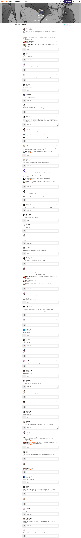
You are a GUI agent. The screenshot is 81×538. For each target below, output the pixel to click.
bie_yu (27, 145)
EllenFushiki (27, 134)
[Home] (4, 1)
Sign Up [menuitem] (78, 1)
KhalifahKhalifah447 (30, 190)
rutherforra (28, 214)
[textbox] (42, 49)
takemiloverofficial (29, 437)
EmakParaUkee (29, 104)
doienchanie (28, 380)
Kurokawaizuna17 (29, 390)
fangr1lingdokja (28, 44)
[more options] (56, 29)
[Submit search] (24, 1)
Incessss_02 (28, 329)
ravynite (27, 451)
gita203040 (27, 178)
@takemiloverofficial (34, 442)
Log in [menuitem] (74, 1)
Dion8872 (28, 319)
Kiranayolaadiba (29, 431)
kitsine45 (28, 247)
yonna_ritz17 (28, 508)
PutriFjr (27, 486)
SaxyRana (28, 53)
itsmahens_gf (29, 204)
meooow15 (28, 421)
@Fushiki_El (43, 134)
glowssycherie (28, 181)
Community (17, 1)
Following (24, 24)
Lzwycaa (27, 74)
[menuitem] (65, 24)
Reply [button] (31, 39)
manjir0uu (28, 116)
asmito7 (27, 292)
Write (60, 1)
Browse (10, 1)
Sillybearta (28, 128)
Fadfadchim (28, 94)
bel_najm (28, 339)
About (11, 24)
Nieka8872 (28, 63)
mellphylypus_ (28, 37)
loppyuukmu (28, 159)
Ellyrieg (27, 360)
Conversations (17, 24)
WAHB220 (28, 224)
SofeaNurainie (29, 529)
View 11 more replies (41, 35)
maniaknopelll (29, 370)
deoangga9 (28, 169)
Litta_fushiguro (29, 476)
